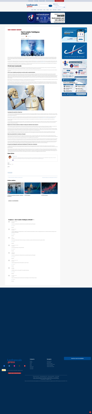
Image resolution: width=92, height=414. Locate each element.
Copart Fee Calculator (14, 275)
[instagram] (14, 366)
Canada (39, 117)
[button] (90, 412)
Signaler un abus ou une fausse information (14, 373)
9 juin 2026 (13, 276)
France (54, 117)
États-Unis (12, 116)
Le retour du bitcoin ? (27, 195)
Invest (12, 237)
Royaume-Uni (43, 117)
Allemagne (49, 117)
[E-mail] (12, 160)
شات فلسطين (13, 252)
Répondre (13, 227)
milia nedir (13, 267)
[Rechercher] (50, 6)
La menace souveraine (44, 195)
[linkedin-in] (9, 366)
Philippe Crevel (29, 36)
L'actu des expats (10, 172)
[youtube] (24, 366)
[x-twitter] (19, 366)
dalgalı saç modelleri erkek (15, 260)
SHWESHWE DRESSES (14, 221)
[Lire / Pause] (54, 7)
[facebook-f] (4, 366)
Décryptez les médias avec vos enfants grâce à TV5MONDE (49, 177)
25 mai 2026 (13, 222)
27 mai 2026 (13, 253)
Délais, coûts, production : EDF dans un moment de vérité (15, 177)
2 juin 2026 (13, 268)
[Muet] (62, 7)
